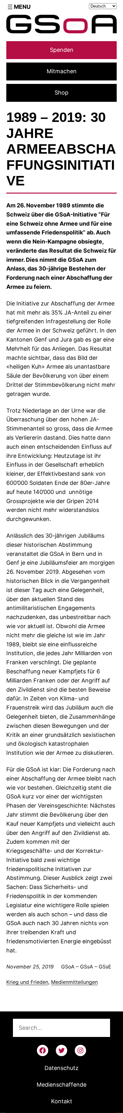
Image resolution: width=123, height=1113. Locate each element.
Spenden (61, 50)
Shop (61, 92)
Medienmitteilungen (74, 982)
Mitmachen (62, 71)
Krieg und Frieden (27, 982)
